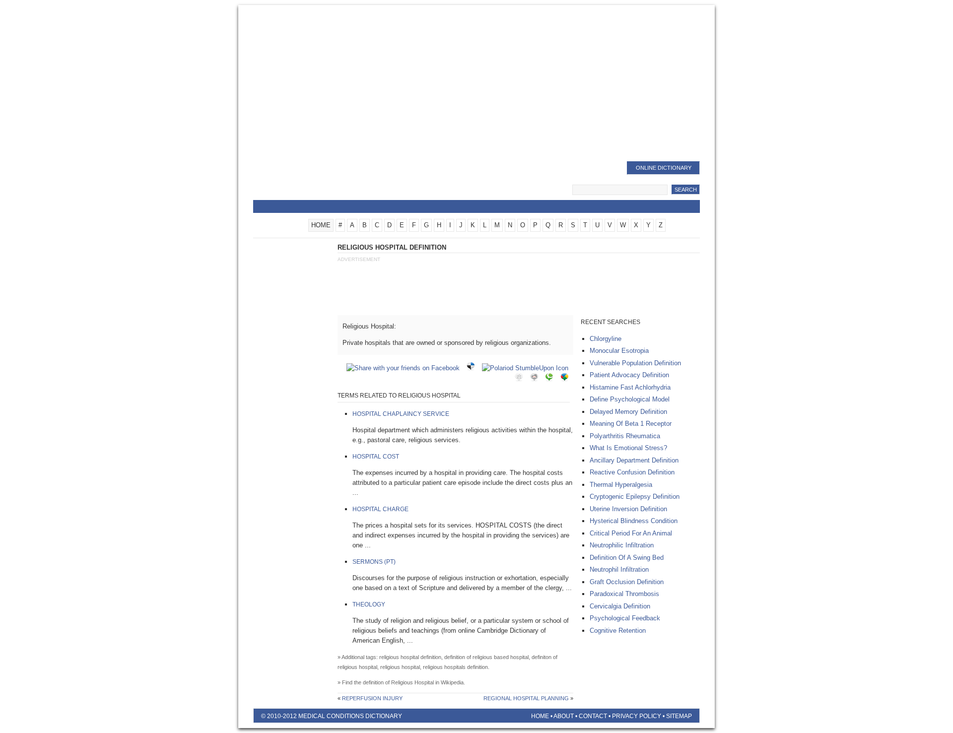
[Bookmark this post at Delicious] (473, 368)
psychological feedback (625, 618)
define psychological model (630, 399)
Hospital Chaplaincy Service (400, 413)
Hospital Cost (375, 456)
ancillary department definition (634, 460)
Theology (368, 604)
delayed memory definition (628, 411)
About (563, 716)
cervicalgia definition (620, 606)
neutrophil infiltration (619, 569)
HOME (321, 225)
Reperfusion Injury (372, 698)
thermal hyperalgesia (621, 484)
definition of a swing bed (627, 557)
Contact (593, 716)
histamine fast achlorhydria (630, 387)
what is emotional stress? (628, 448)
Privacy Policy (636, 716)
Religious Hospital (412, 682)
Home (540, 716)
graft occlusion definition (627, 582)
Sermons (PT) (374, 561)
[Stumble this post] (527, 368)
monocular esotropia (619, 350)
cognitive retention (618, 630)
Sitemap (679, 716)
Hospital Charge (380, 509)
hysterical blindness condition (634, 521)
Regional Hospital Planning (526, 698)
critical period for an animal (631, 533)
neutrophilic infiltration (622, 545)
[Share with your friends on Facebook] (405, 368)
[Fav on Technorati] (551, 379)
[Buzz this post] (566, 379)
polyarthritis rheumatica (625, 436)
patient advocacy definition (629, 375)
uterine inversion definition (628, 509)
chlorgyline (605, 338)
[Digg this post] (521, 379)
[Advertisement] (476, 84)
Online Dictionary (663, 168)
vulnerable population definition (635, 363)
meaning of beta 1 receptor (631, 423)
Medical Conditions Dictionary (333, 181)
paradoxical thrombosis (624, 594)
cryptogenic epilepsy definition (635, 496)
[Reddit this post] (536, 379)
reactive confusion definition (632, 472)
